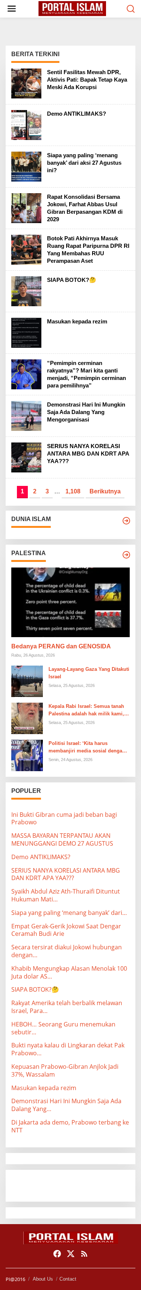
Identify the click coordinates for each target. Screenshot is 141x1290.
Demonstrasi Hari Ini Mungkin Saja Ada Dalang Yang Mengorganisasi (86, 412)
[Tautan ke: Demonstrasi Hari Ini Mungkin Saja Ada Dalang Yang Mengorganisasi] (26, 415)
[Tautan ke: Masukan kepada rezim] (26, 332)
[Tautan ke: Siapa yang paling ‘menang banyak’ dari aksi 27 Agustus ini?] (26, 166)
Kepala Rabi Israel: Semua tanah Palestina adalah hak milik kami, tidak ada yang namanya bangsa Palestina (86, 710)
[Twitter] (71, 1254)
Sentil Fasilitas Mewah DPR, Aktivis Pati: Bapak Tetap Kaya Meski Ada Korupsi (87, 79)
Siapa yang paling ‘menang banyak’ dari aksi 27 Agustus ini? (84, 162)
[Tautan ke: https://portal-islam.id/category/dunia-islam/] (126, 520)
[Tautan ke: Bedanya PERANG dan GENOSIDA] (70, 603)
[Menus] (12, 9)
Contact (67, 1279)
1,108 (72, 491)
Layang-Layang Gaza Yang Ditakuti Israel (89, 673)
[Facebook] (57, 1254)
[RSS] (84, 1254)
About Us (43, 1279)
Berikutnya (105, 491)
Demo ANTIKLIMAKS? (76, 113)
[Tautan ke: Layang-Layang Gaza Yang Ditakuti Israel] (27, 680)
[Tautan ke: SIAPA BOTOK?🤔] (26, 290)
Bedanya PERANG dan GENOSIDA (61, 646)
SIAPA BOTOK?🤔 (71, 280)
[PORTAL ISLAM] (72, 8)
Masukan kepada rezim (77, 321)
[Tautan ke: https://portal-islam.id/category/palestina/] (126, 554)
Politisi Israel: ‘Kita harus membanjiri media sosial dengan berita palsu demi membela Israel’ (88, 747)
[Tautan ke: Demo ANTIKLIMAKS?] (26, 124)
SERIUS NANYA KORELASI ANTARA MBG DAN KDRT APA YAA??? (88, 453)
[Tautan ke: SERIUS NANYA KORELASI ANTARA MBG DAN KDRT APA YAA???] (26, 457)
